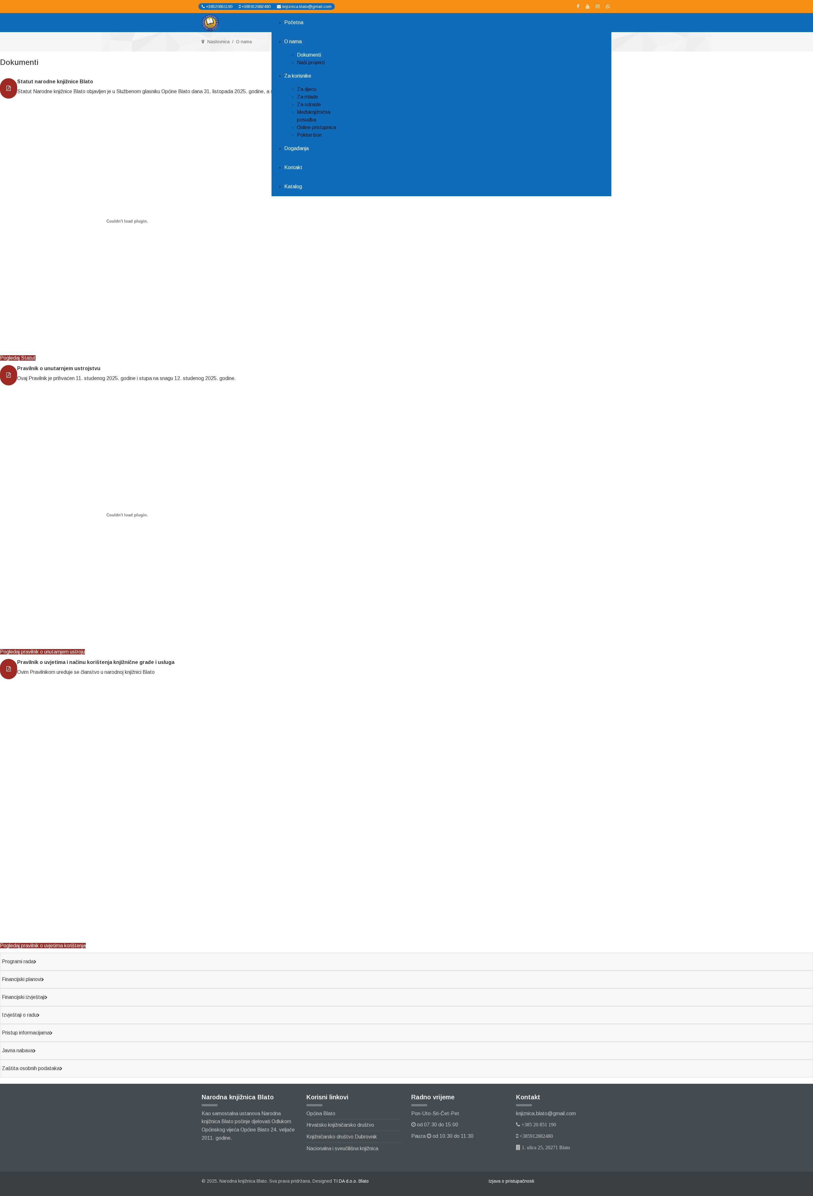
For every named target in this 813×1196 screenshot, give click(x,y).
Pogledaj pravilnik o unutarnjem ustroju (42, 651)
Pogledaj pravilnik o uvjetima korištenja (43, 945)
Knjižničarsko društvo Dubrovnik (341, 1136)
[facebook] (578, 6)
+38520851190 (219, 6)
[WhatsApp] (608, 6)
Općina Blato (320, 1113)
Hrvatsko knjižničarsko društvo (340, 1125)
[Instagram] (598, 6)
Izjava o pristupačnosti (511, 1181)
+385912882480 (256, 6)
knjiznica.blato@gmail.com (307, 6)
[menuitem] (293, 22)
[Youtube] (587, 6)
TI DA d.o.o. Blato (351, 1181)
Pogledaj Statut (18, 358)
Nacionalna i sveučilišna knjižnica (342, 1148)
